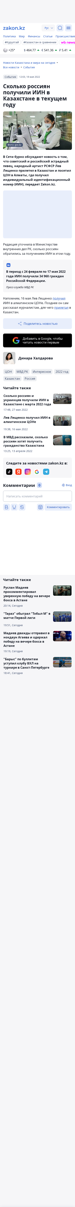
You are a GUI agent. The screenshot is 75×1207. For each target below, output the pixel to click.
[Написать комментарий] (37, 496)
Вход (69, 485)
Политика (9, 36)
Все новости (11, 67)
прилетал (61, 307)
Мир (22, 36)
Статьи (47, 36)
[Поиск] (60, 27)
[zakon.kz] (14, 28)
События (29, 67)
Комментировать (58, 507)
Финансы (34, 36)
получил (59, 298)
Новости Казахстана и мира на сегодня (29, 62)
